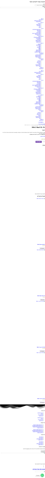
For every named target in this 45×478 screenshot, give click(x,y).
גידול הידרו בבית (40, 427)
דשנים (41, 43)
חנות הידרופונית (40, 412)
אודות (42, 413)
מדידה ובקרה (38, 42)
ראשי (42, 18)
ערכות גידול (41, 19)
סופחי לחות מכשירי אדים (36, 33)
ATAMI (39, 44)
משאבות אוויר (38, 38)
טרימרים (39, 60)
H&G (40, 99)
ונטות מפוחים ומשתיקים (37, 29)
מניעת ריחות (38, 32)
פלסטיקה (41, 53)
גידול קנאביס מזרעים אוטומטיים (37, 425)
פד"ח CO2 (39, 35)
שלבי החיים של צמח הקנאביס (38, 426)
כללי (40, 66)
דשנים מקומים (38, 50)
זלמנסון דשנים (38, 49)
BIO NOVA (38, 45)
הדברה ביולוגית (38, 64)
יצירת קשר (41, 68)
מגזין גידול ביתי (40, 414)
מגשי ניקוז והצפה (38, 55)
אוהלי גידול (41, 52)
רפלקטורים (39, 25)
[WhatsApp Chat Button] (42, 475)
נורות (40, 26)
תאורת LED (38, 24)
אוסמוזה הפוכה (38, 40)
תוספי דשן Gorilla (38, 51)
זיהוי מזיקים (39, 62)
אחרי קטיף (39, 61)
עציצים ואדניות (38, 54)
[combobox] (40, 5)
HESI (40, 100)
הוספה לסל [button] (42, 248)
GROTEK (39, 98)
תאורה (41, 22)
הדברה (39, 63)
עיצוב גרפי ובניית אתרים (39, 469)
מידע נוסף (42, 299)
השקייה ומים (40, 36)
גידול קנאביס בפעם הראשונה (38, 424)
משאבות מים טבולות (37, 37)
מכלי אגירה (39, 39)
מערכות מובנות (38, 56)
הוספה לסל (38, 141)
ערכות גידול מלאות (37, 20)
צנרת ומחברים (38, 41)
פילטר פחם (39, 30)
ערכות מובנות (38, 21)
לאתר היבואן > (42, 136)
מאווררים (39, 31)
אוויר (42, 28)
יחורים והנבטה (38, 65)
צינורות (39, 57)
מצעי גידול (41, 58)
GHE (40, 46)
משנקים (39, 23)
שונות (40, 27)
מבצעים (41, 67)
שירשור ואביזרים (38, 34)
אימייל (44, 450)
